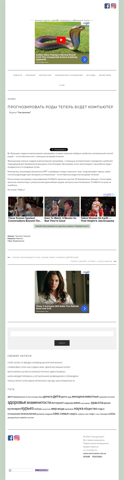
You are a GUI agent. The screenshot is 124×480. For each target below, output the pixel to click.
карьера (68, 402)
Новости (17, 75)
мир (54, 408)
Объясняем (105, 75)
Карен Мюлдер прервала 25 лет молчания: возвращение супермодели (43, 376)
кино (77, 402)
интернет (57, 402)
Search (62, 343)
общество (90, 408)
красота (97, 403)
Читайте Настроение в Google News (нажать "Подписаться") (62, 226)
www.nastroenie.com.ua (94, 453)
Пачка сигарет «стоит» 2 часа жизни (91, 261)
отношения (14, 413)
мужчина (69, 409)
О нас (62, 85)
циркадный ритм (14, 417)
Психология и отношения (69, 75)
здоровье (17, 402)
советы (81, 414)
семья (64, 413)
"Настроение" (24, 112)
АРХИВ (86, 456)
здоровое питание (107, 397)
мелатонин (46, 409)
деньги (47, 396)
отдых (101, 408)
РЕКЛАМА (97, 456)
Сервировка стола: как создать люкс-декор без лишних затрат (39, 367)
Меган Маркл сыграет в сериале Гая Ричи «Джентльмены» (37, 372)
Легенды (90, 75)
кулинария (14, 408)
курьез (27, 408)
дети (56, 396)
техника (104, 414)
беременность (18, 241)
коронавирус (86, 403)
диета (64, 396)
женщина (78, 396)
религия (40, 414)
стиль (97, 414)
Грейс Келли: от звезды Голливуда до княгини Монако (35, 363)
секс (56, 413)
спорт (92, 413)
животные (92, 396)
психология (28, 413)
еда (69, 396)
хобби (111, 413)
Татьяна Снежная (22, 236)
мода (60, 408)
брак (41, 397)
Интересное (45, 75)
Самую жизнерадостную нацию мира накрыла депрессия (45, 257)
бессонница (33, 397)
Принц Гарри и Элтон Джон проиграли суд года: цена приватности (41, 381)
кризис (107, 402)
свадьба (48, 414)
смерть (73, 413)
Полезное (31, 75)
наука (78, 408)
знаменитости (39, 402)
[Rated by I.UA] (21, 469)
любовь (38, 408)
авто (10, 396)
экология (30, 417)
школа (23, 417)
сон (86, 414)
